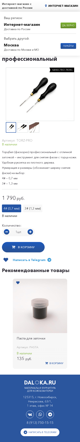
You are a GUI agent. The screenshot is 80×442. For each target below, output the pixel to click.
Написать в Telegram (42, 432)
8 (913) (40, 422)
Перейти (68, 45)
